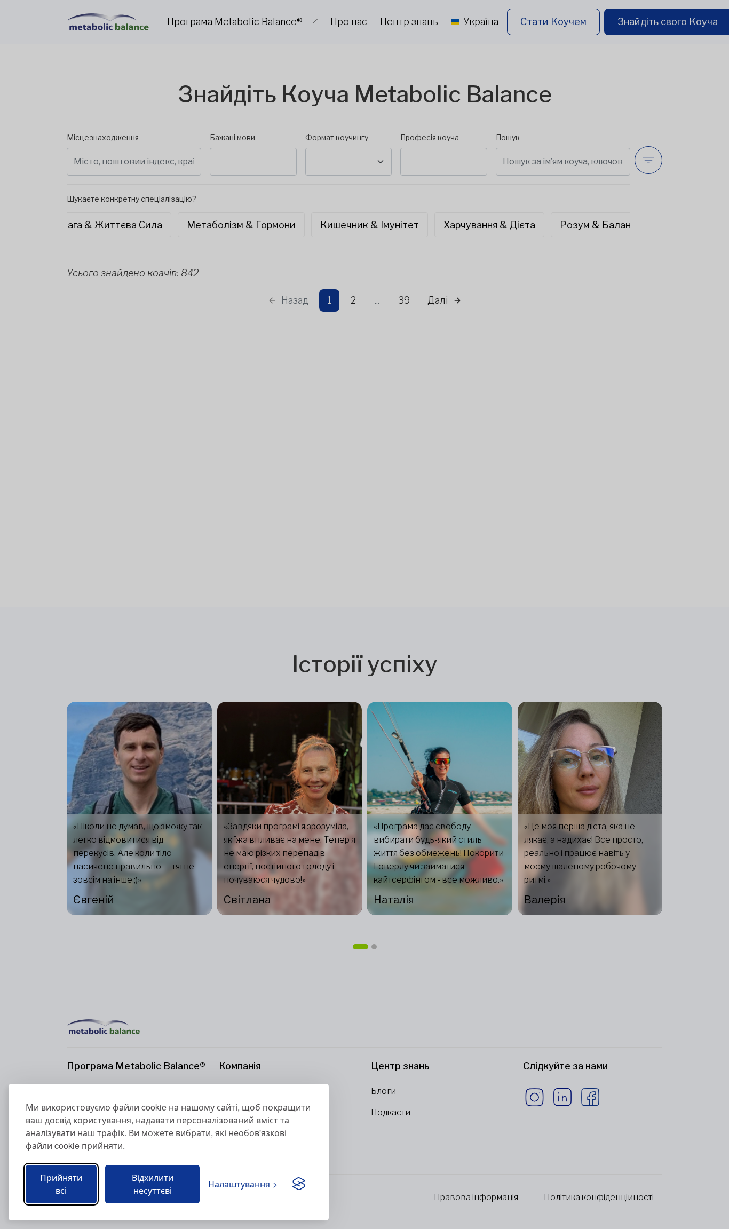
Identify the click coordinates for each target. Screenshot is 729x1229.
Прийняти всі (61, 1183)
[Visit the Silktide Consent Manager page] (299, 1184)
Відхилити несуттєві (152, 1183)
